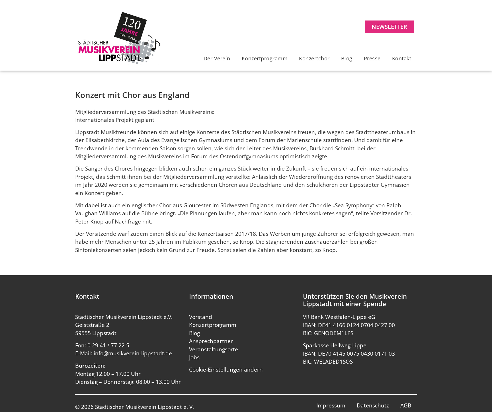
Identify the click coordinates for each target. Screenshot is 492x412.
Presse (372, 58)
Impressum (330, 405)
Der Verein (217, 58)
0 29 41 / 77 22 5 (108, 345)
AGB (405, 405)
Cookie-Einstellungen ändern (226, 369)
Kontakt (401, 58)
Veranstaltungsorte (213, 349)
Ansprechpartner (211, 341)
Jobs (194, 357)
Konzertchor (314, 58)
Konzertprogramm (265, 58)
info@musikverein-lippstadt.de (133, 353)
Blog (346, 58)
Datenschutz (373, 405)
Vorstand (200, 317)
